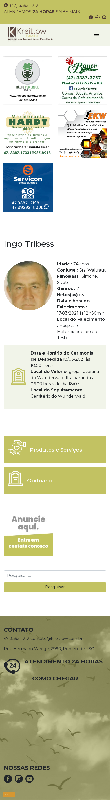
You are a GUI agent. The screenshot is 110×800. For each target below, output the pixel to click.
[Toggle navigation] (96, 34)
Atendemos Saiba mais (42, 11)
